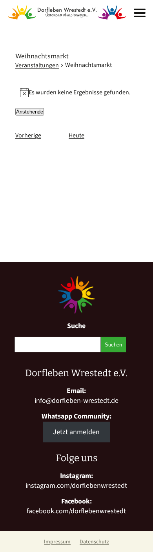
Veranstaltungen (37, 65)
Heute (76, 135)
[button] (139, 13)
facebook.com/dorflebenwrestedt (76, 511)
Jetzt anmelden (76, 432)
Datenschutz (94, 542)
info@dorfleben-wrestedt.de (76, 401)
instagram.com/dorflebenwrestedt (76, 486)
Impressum (57, 542)
